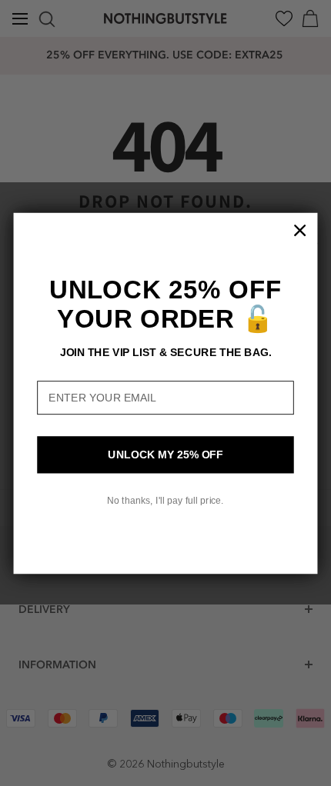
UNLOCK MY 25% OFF (165, 454)
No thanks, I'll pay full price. (165, 500)
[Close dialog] (300, 230)
